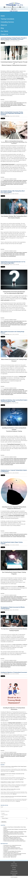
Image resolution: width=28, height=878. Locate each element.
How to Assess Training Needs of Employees (19, 393)
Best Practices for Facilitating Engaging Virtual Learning (12, 838)
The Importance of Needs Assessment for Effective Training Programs (13, 608)
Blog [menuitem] (2, 28)
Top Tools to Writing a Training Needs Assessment (11, 847)
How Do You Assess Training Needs (18, 462)
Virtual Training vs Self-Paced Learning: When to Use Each (13, 832)
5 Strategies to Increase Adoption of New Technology (12, 851)
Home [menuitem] (2, 16)
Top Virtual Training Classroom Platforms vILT (10, 852)
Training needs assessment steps (7, 664)
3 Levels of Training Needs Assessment (10, 855)
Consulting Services (14, 865)
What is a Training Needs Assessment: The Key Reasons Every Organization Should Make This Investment (12, 113)
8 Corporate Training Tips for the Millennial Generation (12, 854)
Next (4, 762)
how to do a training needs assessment (16, 459)
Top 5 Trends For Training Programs (9, 846)
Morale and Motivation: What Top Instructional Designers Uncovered (14, 853)
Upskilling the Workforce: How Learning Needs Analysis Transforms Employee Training (14, 400)
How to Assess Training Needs (6, 462)
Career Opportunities (8, 7)
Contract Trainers (14, 863)
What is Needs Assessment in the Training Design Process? (12, 332)
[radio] (14, 813)
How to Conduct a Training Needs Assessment (14, 390)
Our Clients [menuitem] (4, 31)
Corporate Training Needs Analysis (7, 184)
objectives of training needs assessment (8, 463)
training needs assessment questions (20, 458)
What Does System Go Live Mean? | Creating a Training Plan (13, 839)
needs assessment (17, 644)
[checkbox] (14, 814)
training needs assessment (8, 102)
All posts (2, 762)
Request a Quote (16, 7)
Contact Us (22, 7)
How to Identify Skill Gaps (11, 256)
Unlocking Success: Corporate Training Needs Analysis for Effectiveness (14, 471)
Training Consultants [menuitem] (7, 19)
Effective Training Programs (6, 666)
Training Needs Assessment (7, 164)
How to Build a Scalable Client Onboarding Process (11, 837)
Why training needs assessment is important (13, 105)
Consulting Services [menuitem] (7, 22)
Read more (12, 771)
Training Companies (14, 871)
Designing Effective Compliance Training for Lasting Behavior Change (14, 831)
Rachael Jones (6, 40)
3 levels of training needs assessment (19, 181)
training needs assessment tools (20, 460)
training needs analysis (18, 102)
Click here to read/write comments (10, 101)
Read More (2, 99)
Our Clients (14, 867)
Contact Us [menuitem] (4, 34)
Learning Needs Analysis (8, 464)
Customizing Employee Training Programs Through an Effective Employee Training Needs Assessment (14, 38)
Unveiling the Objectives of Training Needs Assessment (14, 672)
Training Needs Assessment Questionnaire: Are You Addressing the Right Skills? (13, 262)
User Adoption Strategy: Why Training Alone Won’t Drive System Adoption (13, 191)
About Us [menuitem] (4, 25)
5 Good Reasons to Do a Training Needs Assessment (12, 845)
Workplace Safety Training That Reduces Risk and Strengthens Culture (15, 836)
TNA (23, 390)
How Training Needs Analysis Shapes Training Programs (11, 543)
